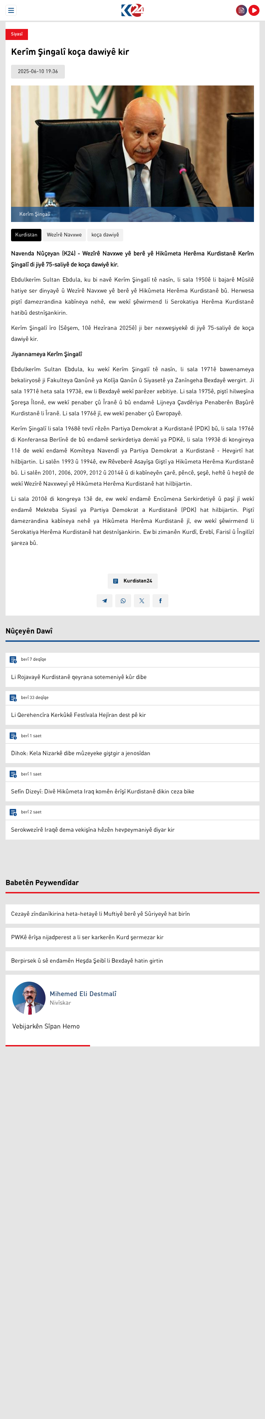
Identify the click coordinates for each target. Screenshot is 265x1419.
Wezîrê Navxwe (64, 235)
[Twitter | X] (142, 600)
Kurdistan (26, 235)
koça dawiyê (105, 235)
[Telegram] (104, 600)
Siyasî (16, 34)
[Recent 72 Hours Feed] (241, 10)
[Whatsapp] (123, 600)
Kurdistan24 (138, 581)
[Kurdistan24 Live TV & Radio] (253, 10)
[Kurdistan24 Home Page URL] (132, 10)
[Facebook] (160, 600)
